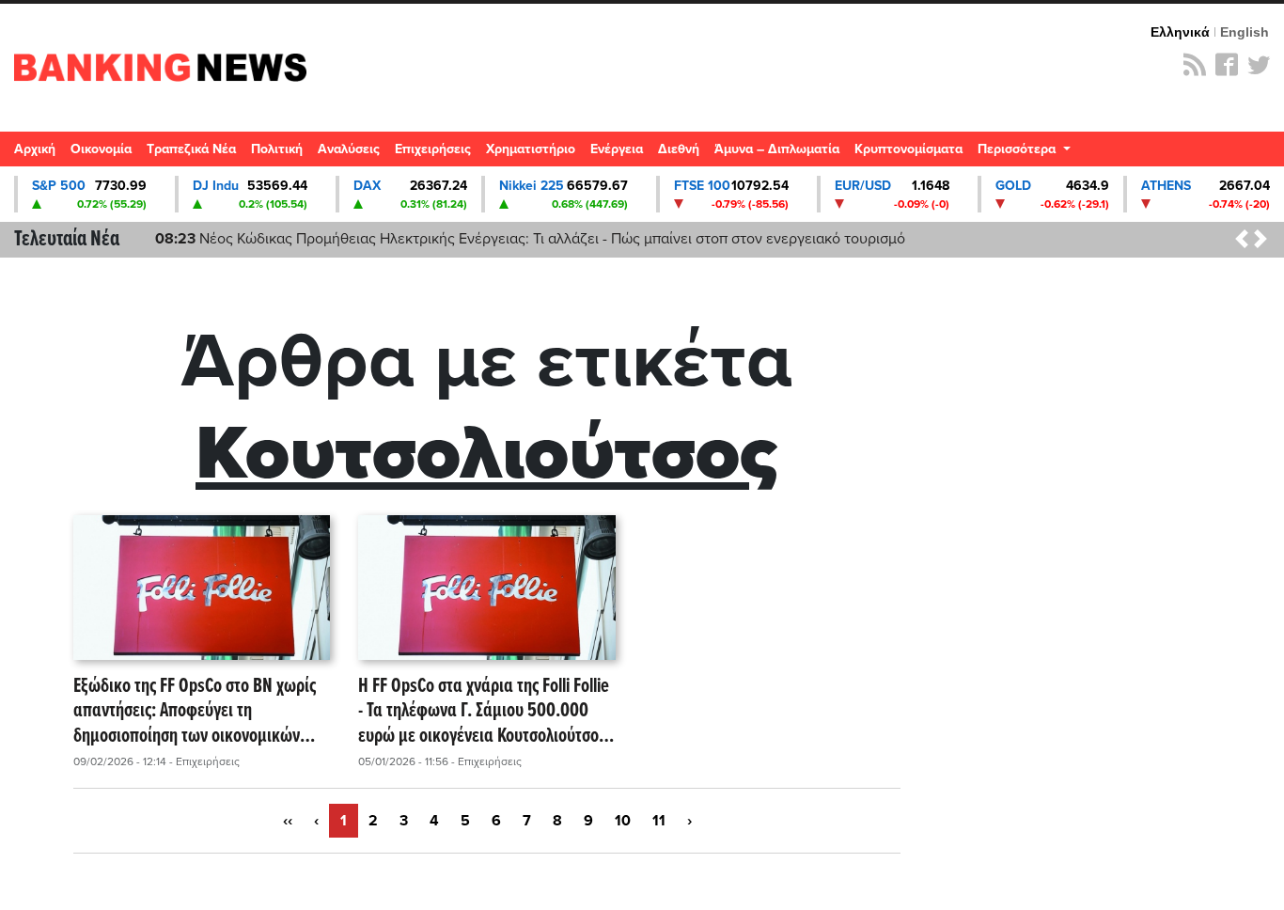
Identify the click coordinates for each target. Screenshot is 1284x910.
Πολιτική (277, 149)
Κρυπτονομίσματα (908, 149)
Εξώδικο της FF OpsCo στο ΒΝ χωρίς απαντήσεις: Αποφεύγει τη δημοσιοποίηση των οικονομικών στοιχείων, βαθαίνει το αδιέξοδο (194, 711)
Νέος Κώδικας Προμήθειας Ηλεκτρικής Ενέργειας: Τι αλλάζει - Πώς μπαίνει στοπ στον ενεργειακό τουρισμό (530, 238)
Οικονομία (101, 149)
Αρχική (34, 149)
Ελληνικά (1180, 31)
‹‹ (287, 820)
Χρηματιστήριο (530, 149)
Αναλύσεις (349, 149)
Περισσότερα (1018, 149)
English (1244, 31)
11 (658, 820)
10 (623, 820)
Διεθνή (678, 149)
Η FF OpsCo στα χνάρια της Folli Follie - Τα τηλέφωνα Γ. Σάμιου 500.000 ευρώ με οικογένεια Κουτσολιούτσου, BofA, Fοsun (485, 711)
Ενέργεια (616, 149)
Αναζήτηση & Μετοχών (1260, 154)
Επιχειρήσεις (433, 149)
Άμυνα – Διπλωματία (776, 149)
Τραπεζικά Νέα (191, 149)
